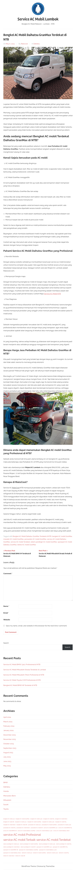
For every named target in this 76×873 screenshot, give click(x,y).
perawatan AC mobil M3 (9, 827)
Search (6, 643)
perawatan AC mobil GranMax (35, 539)
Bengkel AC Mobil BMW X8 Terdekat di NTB (20, 685)
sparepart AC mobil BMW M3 (60, 847)
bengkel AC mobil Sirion (61, 818)
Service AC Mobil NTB (52, 294)
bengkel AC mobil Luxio (36, 818)
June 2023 (7, 761)
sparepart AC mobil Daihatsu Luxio (48, 849)
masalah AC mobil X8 (21, 824)
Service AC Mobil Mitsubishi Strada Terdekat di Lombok (24, 670)
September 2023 (9, 748)
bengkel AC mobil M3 (48, 818)
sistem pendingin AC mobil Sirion (11, 847)
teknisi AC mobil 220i (27, 852)
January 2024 (8, 730)
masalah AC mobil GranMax (13, 539)
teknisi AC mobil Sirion (8, 855)
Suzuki (5, 804)
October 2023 (8, 744)
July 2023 (7, 757)
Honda (6, 791)
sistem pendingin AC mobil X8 (28, 847)
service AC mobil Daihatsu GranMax (26, 830)
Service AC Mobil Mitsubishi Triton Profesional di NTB (23, 675)
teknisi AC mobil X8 (20, 855)
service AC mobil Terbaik (19, 839)
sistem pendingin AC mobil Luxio (47, 844)
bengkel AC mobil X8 (8, 821)
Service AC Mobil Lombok (38, 19)
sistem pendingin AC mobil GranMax (44, 542)
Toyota (6, 809)
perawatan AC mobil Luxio (64, 824)
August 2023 (8, 752)
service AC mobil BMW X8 (10, 830)
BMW (5, 782)
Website (6, 620)
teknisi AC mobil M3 (64, 852)
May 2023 (7, 766)
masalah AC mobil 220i (20, 821)
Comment (7, 574)
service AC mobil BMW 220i (50, 827)
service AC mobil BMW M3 (65, 827)
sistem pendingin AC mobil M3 (63, 844)
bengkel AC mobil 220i (9, 818)
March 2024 (7, 722)
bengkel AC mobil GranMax (62, 536)
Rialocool (24, 44)
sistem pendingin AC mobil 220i (11, 844)
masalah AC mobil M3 (60, 821)
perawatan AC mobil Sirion (23, 827)
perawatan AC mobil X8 (37, 827)
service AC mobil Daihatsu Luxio (44, 830)
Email (6, 613)
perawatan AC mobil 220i (34, 824)
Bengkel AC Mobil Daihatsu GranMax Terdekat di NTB (32, 536)
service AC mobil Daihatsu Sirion (61, 830)
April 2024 (7, 717)
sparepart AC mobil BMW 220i (44, 847)
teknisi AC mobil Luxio (52, 852)
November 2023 (9, 739)
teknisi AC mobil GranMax (26, 545)
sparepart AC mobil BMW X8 (10, 849)
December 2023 (9, 735)
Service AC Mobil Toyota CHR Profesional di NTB (22, 680)
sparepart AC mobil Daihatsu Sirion (12, 852)
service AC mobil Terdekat (20, 542)
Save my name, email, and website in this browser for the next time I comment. (36, 626)
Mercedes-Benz (9, 796)
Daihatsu (36, 44)
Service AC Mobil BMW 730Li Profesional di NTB (21, 664)
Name (6, 606)
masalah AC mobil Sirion (9, 824)
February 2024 (8, 726)
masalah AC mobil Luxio (48, 821)
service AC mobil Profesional (22, 834)
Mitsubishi (7, 800)
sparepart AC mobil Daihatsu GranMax (28, 849)
